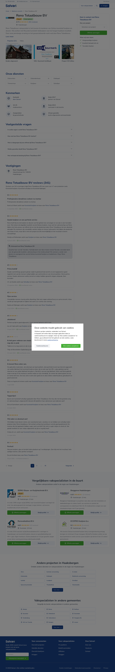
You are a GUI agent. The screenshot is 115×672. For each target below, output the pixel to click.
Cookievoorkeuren (42, 346)
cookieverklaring (52, 340)
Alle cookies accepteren (71, 346)
